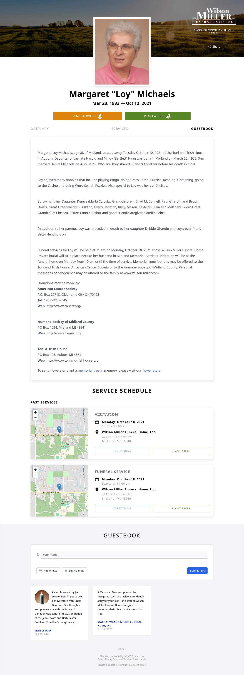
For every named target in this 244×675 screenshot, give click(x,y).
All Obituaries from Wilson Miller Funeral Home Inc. (214, 31)
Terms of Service (131, 659)
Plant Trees (181, 451)
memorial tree (88, 370)
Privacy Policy (112, 659)
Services (120, 128)
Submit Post (197, 570)
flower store (151, 370)
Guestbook (202, 128)
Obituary (40, 128)
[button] (59, 429)
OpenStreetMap (126, 664)
